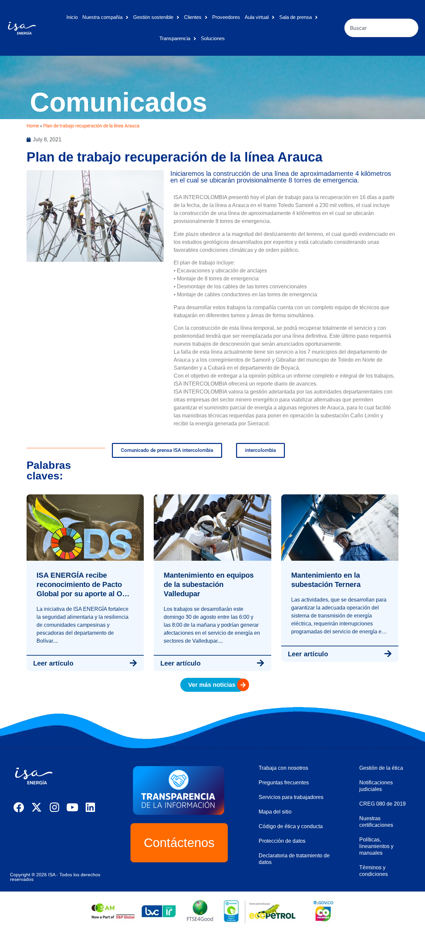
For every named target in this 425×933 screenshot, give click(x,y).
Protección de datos (282, 841)
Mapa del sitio (275, 812)
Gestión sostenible (153, 17)
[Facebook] (18, 807)
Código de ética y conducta (291, 826)
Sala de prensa (295, 17)
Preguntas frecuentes (284, 782)
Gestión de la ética (381, 768)
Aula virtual (257, 17)
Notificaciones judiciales (376, 786)
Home (33, 125)
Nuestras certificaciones (376, 822)
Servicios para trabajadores (291, 797)
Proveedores (226, 17)
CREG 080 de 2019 (382, 804)
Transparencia (174, 38)
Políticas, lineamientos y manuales (376, 846)
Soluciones (213, 38)
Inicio (72, 17)
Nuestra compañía (102, 17)
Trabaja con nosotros (283, 768)
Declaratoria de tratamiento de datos (294, 859)
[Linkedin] (90, 807)
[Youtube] (72, 807)
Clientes (193, 17)
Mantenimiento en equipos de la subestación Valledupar (209, 584)
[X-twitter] (36, 807)
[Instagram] (54, 807)
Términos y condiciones (373, 871)
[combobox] (381, 28)
